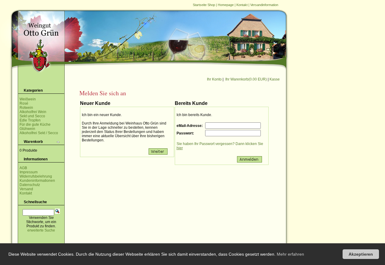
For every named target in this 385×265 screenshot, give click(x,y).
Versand (26, 189)
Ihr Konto (214, 79)
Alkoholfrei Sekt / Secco (39, 133)
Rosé (24, 103)
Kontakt (242, 5)
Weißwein (28, 99)
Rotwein (26, 108)
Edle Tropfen (30, 120)
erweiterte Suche (41, 230)
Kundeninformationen (37, 180)
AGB (23, 168)
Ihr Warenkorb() (246, 79)
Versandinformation (264, 5)
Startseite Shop (204, 5)
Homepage (226, 5)
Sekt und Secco (32, 116)
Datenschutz (30, 185)
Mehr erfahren (290, 254)
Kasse (275, 79)
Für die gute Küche (35, 124)
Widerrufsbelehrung (36, 176)
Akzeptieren (361, 254)
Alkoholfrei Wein (33, 112)
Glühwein (27, 129)
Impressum (29, 172)
